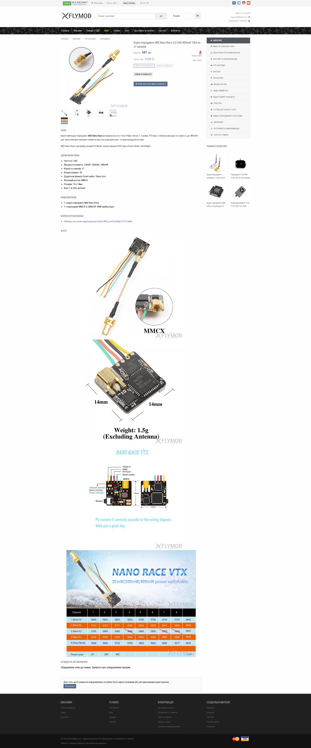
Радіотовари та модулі (224, 97)
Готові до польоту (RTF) (224, 110)
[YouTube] (248, 2)
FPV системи (219, 65)
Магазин (78, 30)
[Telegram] (239, 2)
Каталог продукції (68, 708)
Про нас (162, 30)
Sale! (106, 30)
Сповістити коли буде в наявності (151, 84)
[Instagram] (243, 2)
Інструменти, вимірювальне (226, 128)
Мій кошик (98, 3)
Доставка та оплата (144, 30)
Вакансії (112, 722)
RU (144, 3)
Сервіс (117, 30)
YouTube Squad (213, 722)
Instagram (211, 712)
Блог (127, 30)
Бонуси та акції (164, 722)
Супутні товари (220, 135)
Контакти (175, 30)
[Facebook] (234, 2)
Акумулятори (220, 84)
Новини (112, 717)
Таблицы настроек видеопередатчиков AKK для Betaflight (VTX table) (98, 221)
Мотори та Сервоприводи (225, 59)
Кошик (176, 15)
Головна (65, 30)
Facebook (210, 726)
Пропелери (218, 78)
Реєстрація (69, 686)
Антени (216, 72)
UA (141, 3)
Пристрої (217, 103)
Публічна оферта (165, 717)
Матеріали (218, 122)
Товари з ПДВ (93, 30)
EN (147, 3)
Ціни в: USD (112, 3)
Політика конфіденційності (169, 726)
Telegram (210, 708)
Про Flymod (114, 708)
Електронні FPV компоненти (226, 53)
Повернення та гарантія (167, 712)
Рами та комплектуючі (223, 46)
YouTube (210, 717)
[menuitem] (65, 30)
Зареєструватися (79, 4)
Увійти (67, 3)
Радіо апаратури (220, 91)
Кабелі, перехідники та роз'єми (227, 116)
